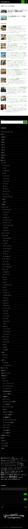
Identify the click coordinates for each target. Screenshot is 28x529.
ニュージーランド (6, 220)
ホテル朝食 (4, 469)
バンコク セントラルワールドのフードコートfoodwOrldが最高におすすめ (17, 26)
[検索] (25, 122)
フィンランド (5, 308)
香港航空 (5, 396)
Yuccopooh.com (5, 2)
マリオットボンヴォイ (6, 131)
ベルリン (5, 297)
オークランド (6, 222)
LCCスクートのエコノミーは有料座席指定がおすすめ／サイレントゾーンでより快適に (17, 88)
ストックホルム (6, 266)
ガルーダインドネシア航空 (9, 401)
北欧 (17, 471)
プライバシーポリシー (5, 527)
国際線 (2, 473)
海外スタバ (3, 367)
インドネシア (5, 165)
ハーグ (4, 243)
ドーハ (4, 357)
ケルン (4, 290)
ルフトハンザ (6, 425)
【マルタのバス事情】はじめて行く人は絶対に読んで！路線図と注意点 (17, 10)
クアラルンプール (7, 196)
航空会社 (3, 375)
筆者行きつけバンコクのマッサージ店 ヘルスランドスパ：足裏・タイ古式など (17, 61)
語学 (2, 438)
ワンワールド (5, 427)
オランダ (4, 235)
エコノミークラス (5, 462)
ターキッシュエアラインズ (9, 419)
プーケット (5, 181)
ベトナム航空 (6, 404)
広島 (2, 150)
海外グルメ (17, 474)
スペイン (4, 269)
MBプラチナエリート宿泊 (8, 458)
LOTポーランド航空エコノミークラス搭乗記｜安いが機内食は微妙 (17, 44)
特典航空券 (20, 477)
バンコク (5, 178)
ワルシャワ (5, 342)
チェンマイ (5, 176)
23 (25, 499)
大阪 (2, 139)
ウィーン (5, 261)
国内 (22, 471)
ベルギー (4, 326)
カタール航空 (6, 430)
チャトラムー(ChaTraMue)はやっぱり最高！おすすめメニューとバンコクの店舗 (17, 35)
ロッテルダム (6, 256)
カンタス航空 (6, 432)
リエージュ (5, 334)
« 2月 (2, 507)
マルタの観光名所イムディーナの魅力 (16, 16)
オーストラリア (5, 209)
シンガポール (5, 170)
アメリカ (4, 362)
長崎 (2, 157)
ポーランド (4, 336)
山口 (2, 147)
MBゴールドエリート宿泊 (8, 457)
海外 (2, 160)
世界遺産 (13, 471)
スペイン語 (3, 443)
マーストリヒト (6, 248)
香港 (3, 204)
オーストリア (5, 259)
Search (2, 120)
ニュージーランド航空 (8, 422)
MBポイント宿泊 (19, 458)
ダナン (4, 186)
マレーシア (4, 194)
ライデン (5, 253)
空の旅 (2, 370)
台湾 (3, 199)
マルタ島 (5, 349)
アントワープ (6, 329)
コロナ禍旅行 (20, 464)
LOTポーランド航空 (7, 412)
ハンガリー (4, 303)
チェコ (3, 277)
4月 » (26, 507)
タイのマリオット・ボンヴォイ (7, 467)
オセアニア (3, 207)
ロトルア (5, 230)
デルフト (5, 240)
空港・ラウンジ (4, 373)
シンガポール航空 (7, 414)
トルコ (3, 282)
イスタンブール (6, 284)
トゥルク (5, 313)
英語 (2, 448)
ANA (4, 409)
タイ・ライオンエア (7, 386)
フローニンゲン (6, 246)
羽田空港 (10, 479)
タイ (3, 173)
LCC (3, 378)
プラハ (4, 279)
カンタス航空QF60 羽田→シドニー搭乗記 (16, 52)
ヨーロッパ (3, 233)
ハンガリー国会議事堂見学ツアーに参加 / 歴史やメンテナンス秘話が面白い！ (17, 70)
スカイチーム (5, 399)
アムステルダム (6, 238)
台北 (4, 201)
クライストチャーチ (7, 225)
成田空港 (7, 472)
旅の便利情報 (12, 472)
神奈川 (2, 155)
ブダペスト (5, 305)
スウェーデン (5, 264)
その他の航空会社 (6, 391)
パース (4, 214)
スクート (5, 380)
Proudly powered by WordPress (16, 527)
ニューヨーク (6, 365)
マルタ (3, 344)
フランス (4, 318)
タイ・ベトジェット (7, 383)
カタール (4, 355)
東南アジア (5, 475)
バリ (4, 168)
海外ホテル (4, 477)
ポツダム (5, 300)
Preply (2, 440)
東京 (2, 152)
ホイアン (5, 188)
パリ (4, 323)
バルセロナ (5, 271)
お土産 (8, 460)
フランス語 (3, 445)
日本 (2, 134)
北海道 (2, 137)
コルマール (5, 321)
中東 (2, 352)
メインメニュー (26, 1)
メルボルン (5, 217)
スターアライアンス (6, 406)
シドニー (5, 212)
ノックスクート (6, 388)
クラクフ (5, 339)
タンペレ (5, 310)
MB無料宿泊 (3, 460)
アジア (2, 163)
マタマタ (5, 227)
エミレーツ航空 (6, 393)
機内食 (11, 474)
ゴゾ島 (4, 347)
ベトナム (4, 183)
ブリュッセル (6, 331)
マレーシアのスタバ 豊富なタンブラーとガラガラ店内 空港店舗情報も (17, 79)
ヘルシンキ (5, 316)
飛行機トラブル (4, 435)
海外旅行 (13, 476)
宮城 (2, 142)
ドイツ (3, 287)
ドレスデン (5, 292)
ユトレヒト (5, 251)
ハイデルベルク (6, 295)
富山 (2, 144)
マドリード (5, 274)
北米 (2, 360)
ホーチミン (5, 191)
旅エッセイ (17, 472)
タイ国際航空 (6, 417)
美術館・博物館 (4, 479)
